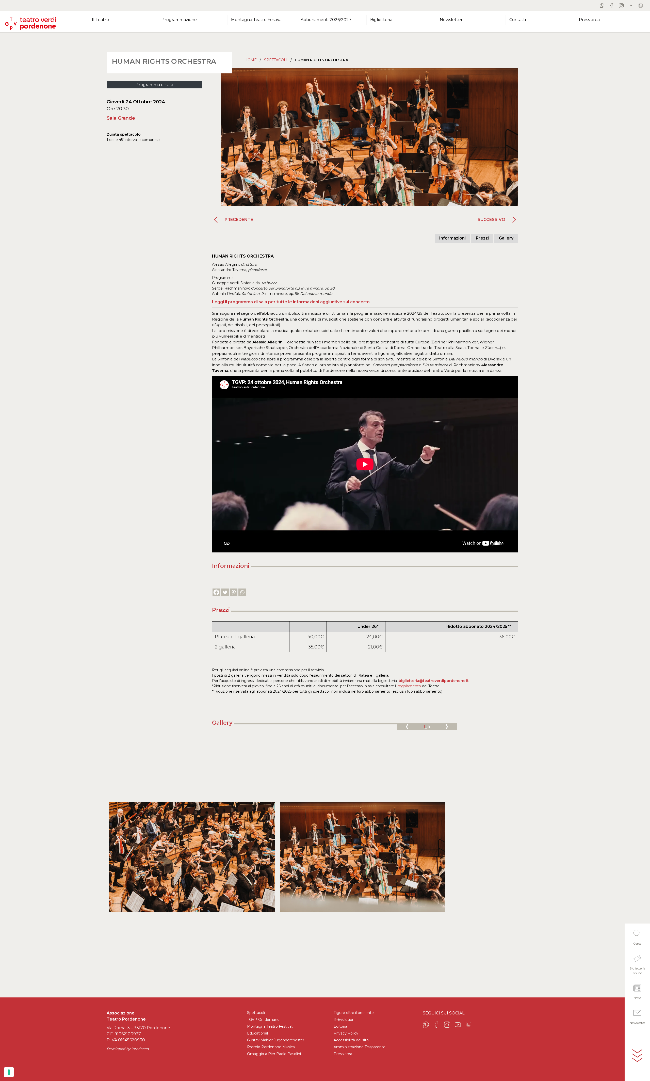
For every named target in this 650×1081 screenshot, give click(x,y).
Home (251, 60)
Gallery (506, 238)
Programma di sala (154, 84)
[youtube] (631, 5)
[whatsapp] (602, 5)
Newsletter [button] (451, 19)
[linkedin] (640, 5)
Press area (343, 1054)
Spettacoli (275, 60)
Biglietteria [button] (381, 19)
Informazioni (452, 238)
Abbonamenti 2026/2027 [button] (326, 19)
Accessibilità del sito (351, 1040)
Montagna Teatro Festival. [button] (257, 19)
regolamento (409, 686)
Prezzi (482, 238)
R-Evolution (344, 1019)
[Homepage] (30, 21)
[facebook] (611, 5)
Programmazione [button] (179, 19)
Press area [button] (589, 19)
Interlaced (140, 1049)
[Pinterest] (233, 592)
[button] (637, 936)
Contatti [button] (517, 19)
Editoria (340, 1026)
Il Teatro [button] (100, 19)
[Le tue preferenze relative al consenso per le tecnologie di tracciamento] (9, 1072)
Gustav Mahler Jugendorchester (275, 1040)
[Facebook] (216, 592)
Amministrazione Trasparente (359, 1047)
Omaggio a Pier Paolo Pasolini (274, 1054)
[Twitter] (225, 592)
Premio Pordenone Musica (271, 1047)
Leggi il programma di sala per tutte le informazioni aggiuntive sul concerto (291, 301)
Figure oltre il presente (354, 1012)
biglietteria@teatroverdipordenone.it (434, 680)
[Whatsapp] (242, 592)
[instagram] (621, 5)
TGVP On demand (263, 1019)
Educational (257, 1033)
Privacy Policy (346, 1033)
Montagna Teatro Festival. (270, 1026)
